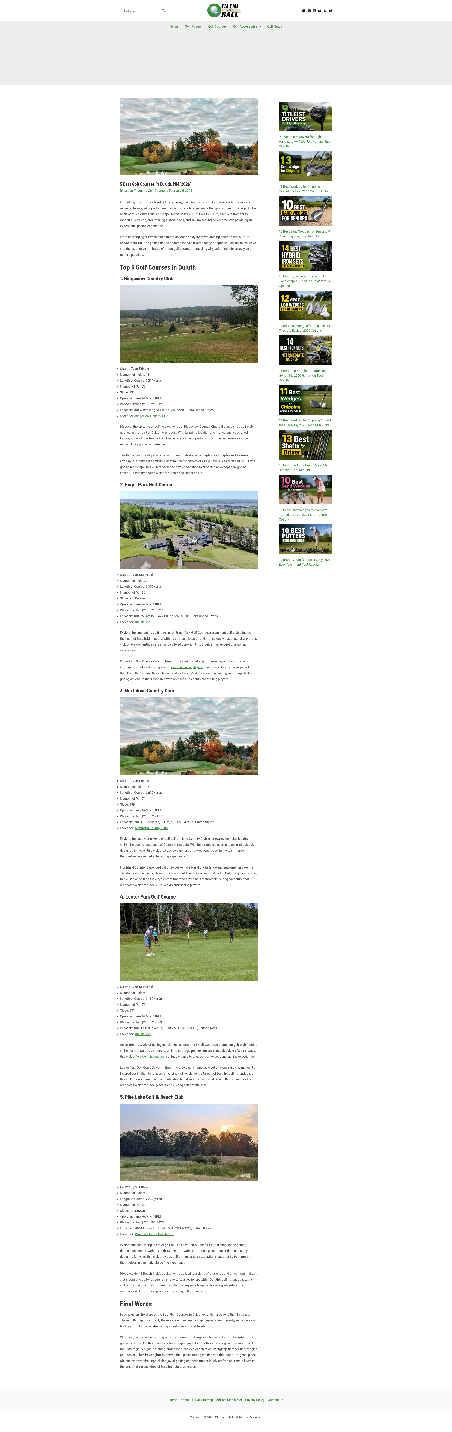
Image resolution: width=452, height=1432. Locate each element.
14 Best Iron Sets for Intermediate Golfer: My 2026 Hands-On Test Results (303, 375)
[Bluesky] (330, 10)
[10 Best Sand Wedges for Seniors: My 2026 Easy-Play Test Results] (305, 211)
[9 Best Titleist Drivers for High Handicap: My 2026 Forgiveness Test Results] (305, 116)
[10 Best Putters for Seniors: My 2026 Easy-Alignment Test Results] (305, 539)
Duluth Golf (143, 622)
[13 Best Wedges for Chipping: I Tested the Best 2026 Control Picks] (305, 166)
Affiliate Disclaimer (229, 1400)
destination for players (187, 667)
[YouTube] (319, 10)
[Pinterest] (309, 10)
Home (173, 1400)
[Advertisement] (226, 58)
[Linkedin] (314, 10)
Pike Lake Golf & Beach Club (154, 1234)
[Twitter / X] (325, 10)
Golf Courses (157, 190)
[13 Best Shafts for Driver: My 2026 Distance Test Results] (305, 445)
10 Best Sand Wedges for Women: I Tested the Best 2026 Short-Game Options (304, 514)
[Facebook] (303, 10)
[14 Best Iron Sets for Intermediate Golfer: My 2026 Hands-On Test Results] (305, 350)
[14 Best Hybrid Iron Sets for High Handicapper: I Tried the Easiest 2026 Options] (305, 256)
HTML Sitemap (202, 1400)
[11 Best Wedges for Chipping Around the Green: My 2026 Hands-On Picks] (305, 400)
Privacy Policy (255, 1400)
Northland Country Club (151, 828)
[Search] (163, 10)
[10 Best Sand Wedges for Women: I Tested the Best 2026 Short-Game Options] (305, 490)
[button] (259, 26)
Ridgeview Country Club (151, 416)
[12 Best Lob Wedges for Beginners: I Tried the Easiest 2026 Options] (305, 305)
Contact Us (275, 1400)
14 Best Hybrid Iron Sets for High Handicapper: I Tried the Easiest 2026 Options (305, 281)
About (185, 1400)
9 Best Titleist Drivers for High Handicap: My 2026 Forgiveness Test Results (305, 141)
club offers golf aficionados (145, 1056)
